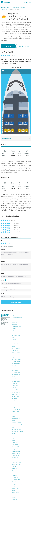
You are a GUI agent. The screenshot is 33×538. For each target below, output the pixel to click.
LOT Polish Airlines (16, 411)
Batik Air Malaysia (16, 352)
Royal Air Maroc (15, 438)
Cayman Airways (16, 363)
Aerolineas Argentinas (17, 317)
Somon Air (14, 460)
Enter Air (14, 379)
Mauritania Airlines (16, 422)
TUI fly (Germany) (16, 481)
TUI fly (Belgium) (16, 479)
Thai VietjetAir (15, 475)
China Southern (15, 368)
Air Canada (14, 324)
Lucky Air (14, 414)
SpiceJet (14, 466)
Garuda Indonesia (16, 392)
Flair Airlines (15, 385)
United (13, 490)
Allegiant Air (4, 9)
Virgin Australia (15, 492)
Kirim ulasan (16, 302)
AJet (13, 337)
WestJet (14, 497)
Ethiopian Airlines (16, 381)
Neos (13, 427)
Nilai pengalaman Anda (7, 241)
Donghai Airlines (16, 374)
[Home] (5, 2)
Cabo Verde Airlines (16, 359)
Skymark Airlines (16, 455)
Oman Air (14, 433)
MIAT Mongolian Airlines (17, 425)
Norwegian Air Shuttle (17, 429)
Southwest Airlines (16, 462)
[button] (8, 55)
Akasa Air (14, 339)
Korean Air (14, 407)
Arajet (13, 346)
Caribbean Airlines (16, 361)
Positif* (3, 249)
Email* (2, 280)
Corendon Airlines (16, 372)
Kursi (2, 294)
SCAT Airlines (15, 444)
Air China (14, 328)
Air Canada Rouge (16, 326)
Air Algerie (14, 322)
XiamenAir (14, 499)
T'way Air (14, 470)
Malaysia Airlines (16, 418)
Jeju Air (13, 403)
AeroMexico (14, 320)
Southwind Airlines (16, 464)
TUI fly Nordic (15, 486)
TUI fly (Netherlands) (17, 484)
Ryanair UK (14, 442)
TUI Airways (15, 477)
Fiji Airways (14, 383)
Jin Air (13, 405)
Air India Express (16, 333)
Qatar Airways (15, 435)
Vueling (13, 495)
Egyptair (14, 376)
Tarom (13, 473)
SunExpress (14, 468)
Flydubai (14, 387)
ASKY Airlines (15, 350)
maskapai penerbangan (18, 7)
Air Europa (14, 330)
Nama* (3, 273)
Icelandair (14, 398)
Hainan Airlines (15, 396)
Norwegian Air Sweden (17, 431)
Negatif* (3, 261)
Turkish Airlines (15, 488)
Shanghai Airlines (16, 449)
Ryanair (14, 440)
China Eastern (15, 365)
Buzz (13, 357)
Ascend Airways (15, 348)
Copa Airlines (15, 370)
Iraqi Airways (15, 400)
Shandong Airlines (16, 446)
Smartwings (15, 457)
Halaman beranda (6, 7)
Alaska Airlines (15, 341)
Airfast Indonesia (16, 335)
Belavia (13, 355)
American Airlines (16, 344)
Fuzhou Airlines (15, 390)
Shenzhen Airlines (16, 451)
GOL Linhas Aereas (16, 394)
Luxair (13, 416)
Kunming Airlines (16, 409)
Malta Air (14, 420)
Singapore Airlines (16, 453)
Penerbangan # (5, 287)
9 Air (13, 315)
